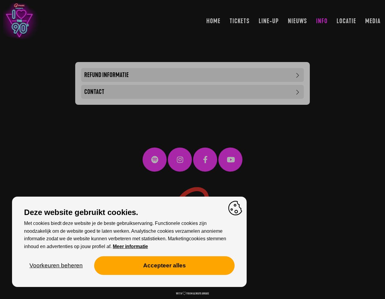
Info (322, 21)
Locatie (346, 21)
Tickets (239, 21)
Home (213, 21)
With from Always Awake (192, 293)
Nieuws (297, 21)
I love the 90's (16, 49)
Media (372, 21)
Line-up (269, 21)
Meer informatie (130, 246)
